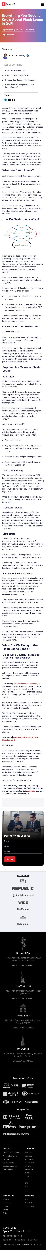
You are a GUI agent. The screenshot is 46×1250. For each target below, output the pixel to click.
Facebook (25, 1244)
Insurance (28, 1156)
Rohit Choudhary (17, 56)
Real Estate (28, 1173)
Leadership (7, 1203)
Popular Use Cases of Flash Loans (20, 80)
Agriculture (28, 1166)
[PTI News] (23, 881)
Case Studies (29, 1203)
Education (28, 1176)
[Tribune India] (23, 910)
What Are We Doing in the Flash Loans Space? (19, 86)
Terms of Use (8, 1240)
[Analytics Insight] (23, 895)
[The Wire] (23, 902)
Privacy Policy (20, 1240)
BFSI (26, 1183)
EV (26, 1180)
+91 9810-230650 (26, 1027)
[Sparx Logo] (8, 4)
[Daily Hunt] (23, 924)
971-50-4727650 (26, 1061)
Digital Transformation (11, 1152)
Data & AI (6, 1159)
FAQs (5, 1213)
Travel (27, 1190)
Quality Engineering (10, 1166)
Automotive (29, 1169)
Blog (26, 1199)
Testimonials (29, 1206)
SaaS (26, 1186)
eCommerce (29, 1159)
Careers (5, 1210)
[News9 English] (23, 917)
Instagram (16, 1244)
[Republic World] (23, 888)
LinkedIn (6, 1244)
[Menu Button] (42, 4)
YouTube (37, 1244)
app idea (31, 791)
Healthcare (28, 1152)
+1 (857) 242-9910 (26, 965)
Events (5, 1206)
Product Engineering (10, 1156)
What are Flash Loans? (15, 70)
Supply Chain (29, 1163)
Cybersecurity (8, 1169)
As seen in (23, 876)
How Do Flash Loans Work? (17, 75)
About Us (6, 1199)
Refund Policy (33, 1240)
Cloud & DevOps (8, 1163)
